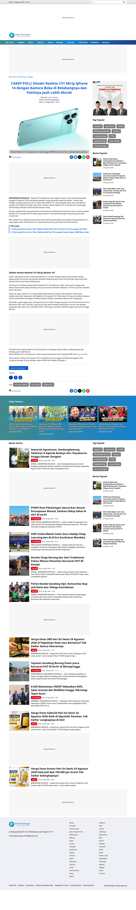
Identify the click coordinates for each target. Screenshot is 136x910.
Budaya (116, 131)
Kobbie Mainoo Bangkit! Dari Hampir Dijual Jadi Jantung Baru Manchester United (112, 426)
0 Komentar (16, 157)
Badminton (103, 835)
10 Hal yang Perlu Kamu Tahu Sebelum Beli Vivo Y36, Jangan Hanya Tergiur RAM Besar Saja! (50, 232)
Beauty (71, 853)
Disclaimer (30, 885)
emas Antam (114, 141)
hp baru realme (21, 384)
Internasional (74, 829)
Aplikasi (102, 864)
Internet (102, 873)
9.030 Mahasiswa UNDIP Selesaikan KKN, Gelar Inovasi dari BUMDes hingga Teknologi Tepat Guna (59, 690)
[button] (12, 42)
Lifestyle (21, 42)
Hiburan (40, 42)
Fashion (72, 856)
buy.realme (82, 354)
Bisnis (31, 42)
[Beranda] (6, 42)
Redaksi (21, 885)
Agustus (97, 126)
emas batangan (100, 146)
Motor (101, 853)
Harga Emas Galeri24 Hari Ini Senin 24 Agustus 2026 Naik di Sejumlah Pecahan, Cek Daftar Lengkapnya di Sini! (59, 716)
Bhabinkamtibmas (101, 131)
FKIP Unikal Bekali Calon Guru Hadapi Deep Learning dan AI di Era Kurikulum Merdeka (114, 191)
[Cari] (124, 2)
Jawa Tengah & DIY (76, 832)
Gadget (30, 77)
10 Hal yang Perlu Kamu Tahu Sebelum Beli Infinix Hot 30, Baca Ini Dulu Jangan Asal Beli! (49, 229)
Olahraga (59, 42)
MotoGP (102, 844)
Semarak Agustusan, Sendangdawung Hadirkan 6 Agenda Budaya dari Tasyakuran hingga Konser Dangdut (114, 162)
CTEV (112, 136)
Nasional (72, 826)
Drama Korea (74, 870)
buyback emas (100, 136)
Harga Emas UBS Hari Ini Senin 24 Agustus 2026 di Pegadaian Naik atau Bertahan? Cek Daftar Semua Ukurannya (58, 642)
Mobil (101, 850)
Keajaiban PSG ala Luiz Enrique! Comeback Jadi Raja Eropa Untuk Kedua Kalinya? (83, 426)
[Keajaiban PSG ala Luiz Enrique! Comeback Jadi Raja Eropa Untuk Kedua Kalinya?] (83, 414)
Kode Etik (12, 885)
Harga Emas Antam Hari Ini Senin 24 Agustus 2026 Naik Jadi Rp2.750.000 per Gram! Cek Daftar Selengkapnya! (59, 772)
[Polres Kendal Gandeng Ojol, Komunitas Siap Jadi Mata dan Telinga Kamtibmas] (97, 219)
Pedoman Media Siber (44, 885)
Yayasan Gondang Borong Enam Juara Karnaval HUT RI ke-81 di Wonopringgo (55, 664)
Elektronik (72, 862)
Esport (101, 841)
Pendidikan (95, 42)
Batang (72, 838)
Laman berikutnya (17, 368)
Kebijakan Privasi (62, 885)
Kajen (71, 841)
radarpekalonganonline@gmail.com (23, 836)
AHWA (120, 126)
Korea (71, 867)
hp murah (35, 384)
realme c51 (48, 384)
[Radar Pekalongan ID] (19, 35)
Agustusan (109, 126)
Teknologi (105, 42)
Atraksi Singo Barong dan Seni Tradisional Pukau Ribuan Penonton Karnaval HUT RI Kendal (114, 204)
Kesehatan (73, 850)
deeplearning (99, 141)
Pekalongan (73, 835)
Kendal (34, 461)
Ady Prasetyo (52, 97)
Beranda (12, 77)
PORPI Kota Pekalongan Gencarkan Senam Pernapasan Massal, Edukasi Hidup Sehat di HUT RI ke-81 (114, 177)
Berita (11, 42)
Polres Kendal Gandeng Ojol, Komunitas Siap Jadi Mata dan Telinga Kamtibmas (114, 218)
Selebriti (102, 823)
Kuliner (50, 42)
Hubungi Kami (75, 885)
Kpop (71, 873)
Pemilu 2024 (83, 42)
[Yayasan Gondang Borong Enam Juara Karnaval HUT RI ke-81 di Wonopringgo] (19, 671)
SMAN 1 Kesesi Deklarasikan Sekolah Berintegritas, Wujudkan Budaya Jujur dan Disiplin (23, 426)
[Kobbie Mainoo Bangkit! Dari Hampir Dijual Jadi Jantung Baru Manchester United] (113, 414)
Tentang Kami (88, 885)
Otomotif (70, 42)
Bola (100, 838)
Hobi (100, 826)
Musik (71, 876)
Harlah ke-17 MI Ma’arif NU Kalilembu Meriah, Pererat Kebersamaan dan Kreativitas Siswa (51, 427)
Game (101, 870)
